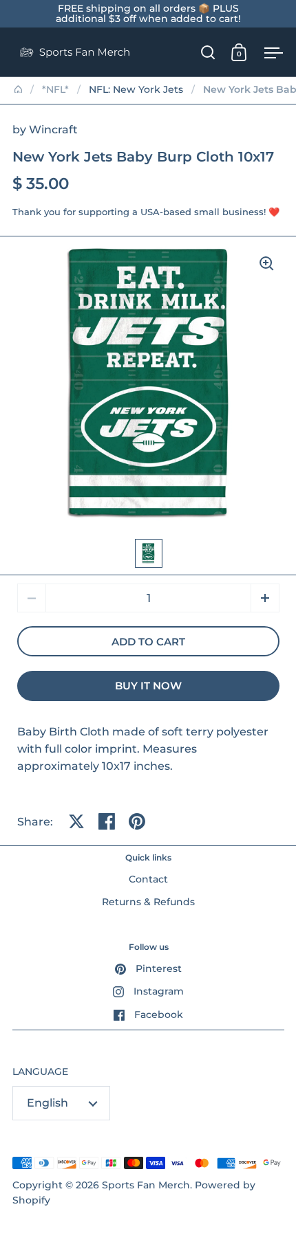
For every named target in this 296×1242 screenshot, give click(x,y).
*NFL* (55, 89)
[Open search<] (208, 52)
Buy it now (148, 686)
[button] (265, 598)
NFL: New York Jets (136, 89)
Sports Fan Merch (146, 1184)
